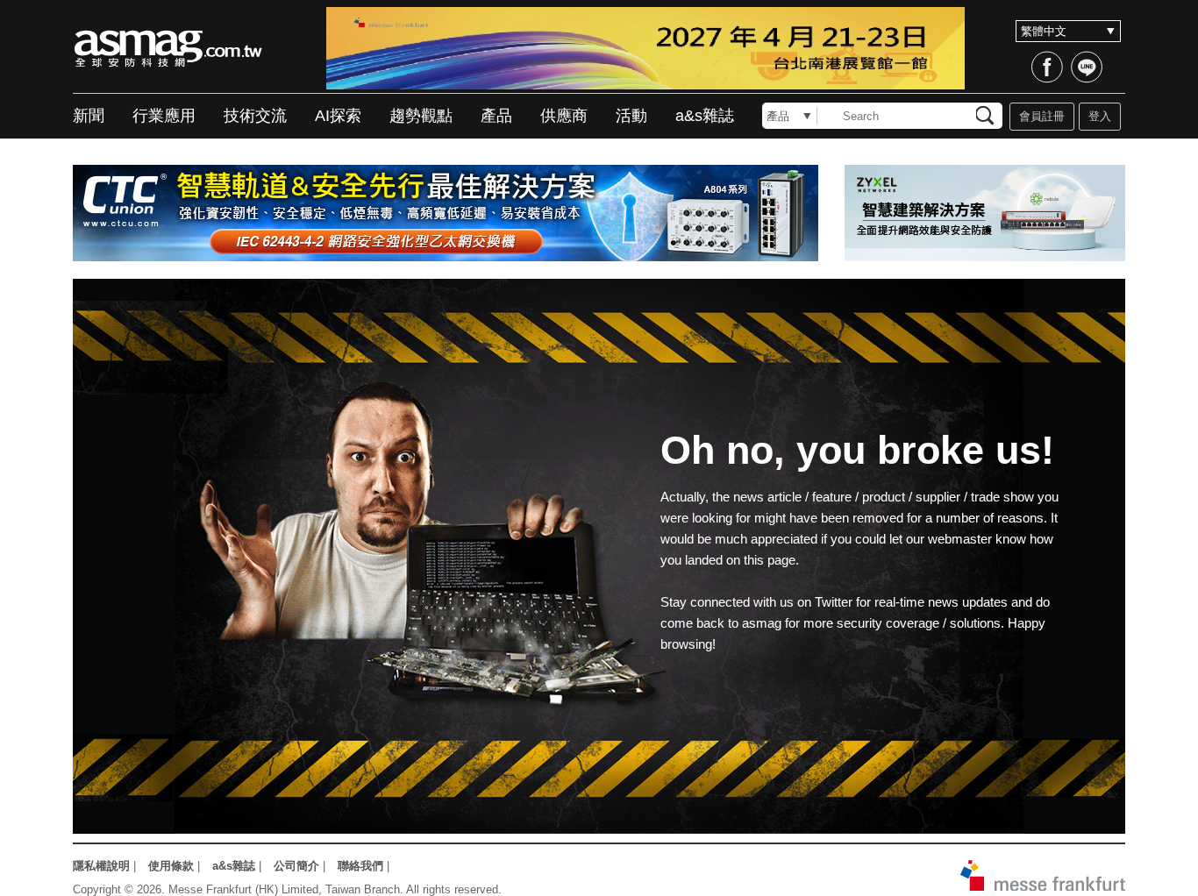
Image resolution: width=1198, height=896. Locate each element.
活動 (631, 115)
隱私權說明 (101, 865)
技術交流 (255, 115)
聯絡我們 (360, 865)
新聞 (88, 115)
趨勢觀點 (421, 115)
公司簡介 (296, 865)
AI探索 (338, 115)
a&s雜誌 (704, 115)
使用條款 (171, 865)
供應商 (564, 115)
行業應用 (164, 115)
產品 (496, 115)
